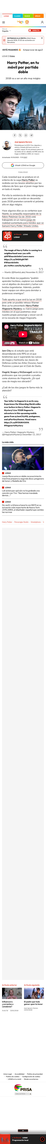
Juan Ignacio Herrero (23, 142)
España (5, 31)
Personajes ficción (21, 522)
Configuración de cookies (31, 1077)
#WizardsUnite (11, 262)
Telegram (31, 135)
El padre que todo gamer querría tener (33, 1002)
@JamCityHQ (21, 416)
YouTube (18, 1020)
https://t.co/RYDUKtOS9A (16, 422)
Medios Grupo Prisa (23, 1093)
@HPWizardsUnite (13, 256)
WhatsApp (26, 135)
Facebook (14, 135)
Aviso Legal (7, 1074)
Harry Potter (7, 522)
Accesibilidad (19, 1074)
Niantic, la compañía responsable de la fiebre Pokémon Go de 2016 (21, 215)
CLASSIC (17, 16)
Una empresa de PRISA (23, 1087)
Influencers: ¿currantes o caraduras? (7, 1004)
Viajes (12, 56)
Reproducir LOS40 (40, 235)
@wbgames (34, 416)
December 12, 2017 (31, 434)
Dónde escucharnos (31, 1079)
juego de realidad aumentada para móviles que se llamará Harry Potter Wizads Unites (23, 222)
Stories (38, 1020)
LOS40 (6, 16)
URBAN (37, 16)
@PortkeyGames (16, 419)
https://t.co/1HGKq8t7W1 (16, 259)
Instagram (8, 1020)
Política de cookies (12, 1077)
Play (42, 1139)
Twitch (33, 1020)
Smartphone (36, 522)
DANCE (27, 16)
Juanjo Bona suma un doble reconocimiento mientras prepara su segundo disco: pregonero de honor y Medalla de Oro (23, 478)
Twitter (20, 135)
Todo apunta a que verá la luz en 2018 (22, 299)
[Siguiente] (42, 50)
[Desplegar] (23, 1130)
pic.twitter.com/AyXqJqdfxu (17, 265)
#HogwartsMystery (13, 425)
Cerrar (42, 38)
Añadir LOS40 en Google (25, 165)
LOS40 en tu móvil (14, 1079)
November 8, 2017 (35, 272)
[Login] (42, 22)
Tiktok (13, 1020)
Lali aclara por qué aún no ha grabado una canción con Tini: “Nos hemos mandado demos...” (21, 493)
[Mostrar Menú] (3, 22)
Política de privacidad (35, 1074)
